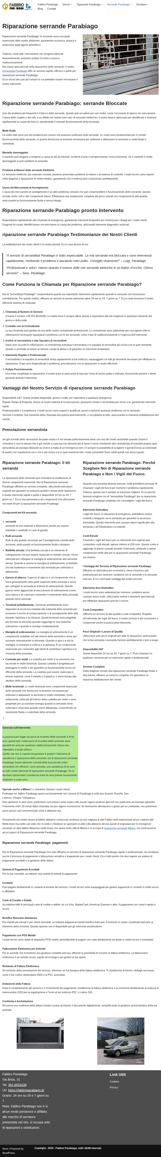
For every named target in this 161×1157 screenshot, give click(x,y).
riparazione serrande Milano (119, 828)
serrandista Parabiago (14, 71)
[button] (71, 4)
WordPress (8, 1153)
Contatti (51, 8)
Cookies (114, 1081)
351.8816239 (17, 1085)
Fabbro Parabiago (48, 4)
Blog (40, 8)
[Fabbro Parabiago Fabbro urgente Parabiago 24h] (17, 6)
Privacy (114, 1087)
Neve (5, 1148)
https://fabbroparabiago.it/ (26, 1090)
